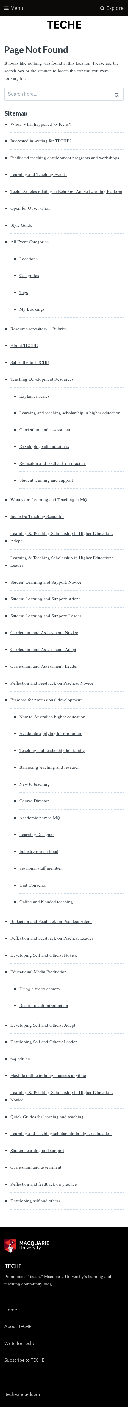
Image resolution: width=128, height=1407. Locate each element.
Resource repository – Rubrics (38, 328)
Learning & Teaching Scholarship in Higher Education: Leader (61, 561)
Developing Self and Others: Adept (42, 1025)
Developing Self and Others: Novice (43, 955)
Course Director (34, 801)
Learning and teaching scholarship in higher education (70, 412)
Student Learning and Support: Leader (45, 616)
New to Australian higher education (52, 717)
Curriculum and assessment (44, 429)
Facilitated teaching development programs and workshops (64, 158)
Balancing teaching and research (49, 767)
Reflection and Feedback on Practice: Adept (51, 921)
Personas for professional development (46, 700)
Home (10, 1310)
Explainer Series (34, 396)
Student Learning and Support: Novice (46, 582)
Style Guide (21, 225)
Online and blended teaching (46, 902)
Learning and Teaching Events (38, 174)
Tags (23, 292)
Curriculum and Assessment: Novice (44, 632)
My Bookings (32, 309)
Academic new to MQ (39, 818)
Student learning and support (46, 480)
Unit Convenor (33, 885)
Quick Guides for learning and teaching (47, 1117)
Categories (29, 275)
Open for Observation (30, 208)
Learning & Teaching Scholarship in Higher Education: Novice (61, 1096)
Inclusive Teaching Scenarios (37, 516)
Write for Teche (19, 1343)
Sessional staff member (40, 868)
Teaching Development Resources (42, 379)
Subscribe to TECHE (29, 362)
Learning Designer (36, 834)
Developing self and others (44, 446)
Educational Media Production (38, 972)
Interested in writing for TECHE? (40, 141)
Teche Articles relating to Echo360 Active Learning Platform (66, 191)
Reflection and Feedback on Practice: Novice (51, 683)
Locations (28, 259)
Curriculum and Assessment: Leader (44, 666)
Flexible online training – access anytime (48, 1075)
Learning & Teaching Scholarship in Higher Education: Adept (61, 537)
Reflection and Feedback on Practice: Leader (51, 938)
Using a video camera (39, 989)
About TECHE (24, 345)
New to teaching (34, 784)
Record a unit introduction (43, 1005)
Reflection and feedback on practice (52, 463)
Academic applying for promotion (50, 733)
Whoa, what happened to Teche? (40, 124)
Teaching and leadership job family (52, 750)
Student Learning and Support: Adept (45, 599)
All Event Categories (29, 242)
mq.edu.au (20, 1059)
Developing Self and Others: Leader (43, 1042)
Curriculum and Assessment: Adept (43, 649)
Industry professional (38, 851)
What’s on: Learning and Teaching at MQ (48, 499)
